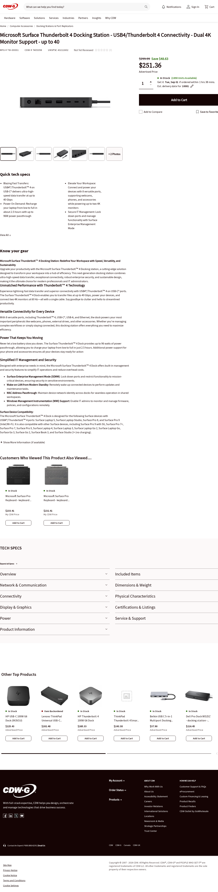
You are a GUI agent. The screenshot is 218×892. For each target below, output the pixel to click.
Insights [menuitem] (96, 18)
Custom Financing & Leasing (194, 796)
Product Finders (188, 806)
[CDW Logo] (9, 7)
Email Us (41, 845)
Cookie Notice (10, 875)
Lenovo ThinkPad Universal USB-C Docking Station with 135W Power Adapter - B (54, 719)
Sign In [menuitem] (195, 7)
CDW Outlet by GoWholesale (194, 811)
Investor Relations (153, 806)
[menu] (171, 7)
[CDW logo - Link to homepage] (9, 7)
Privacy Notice (10, 870)
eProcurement (187, 791)
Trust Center (150, 830)
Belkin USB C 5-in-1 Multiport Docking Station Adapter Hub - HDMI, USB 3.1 (162, 719)
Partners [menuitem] (83, 18)
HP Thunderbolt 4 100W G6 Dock (88, 718)
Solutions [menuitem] (39, 18)
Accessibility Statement (156, 796)
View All (4, 235)
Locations (149, 816)
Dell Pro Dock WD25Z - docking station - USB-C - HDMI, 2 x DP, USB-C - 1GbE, (198, 719)
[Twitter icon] (16, 816)
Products (114, 799)
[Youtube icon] (22, 816)
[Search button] (146, 7)
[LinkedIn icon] (11, 816)
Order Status (116, 790)
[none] (9, 18)
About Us (149, 791)
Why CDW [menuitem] (110, 18)
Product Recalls (188, 801)
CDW (111, 845)
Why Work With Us (153, 786)
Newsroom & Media (154, 821)
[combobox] (82, 7)
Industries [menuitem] (68, 18)
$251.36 (150, 65)
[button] (209, 7)
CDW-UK (136, 845)
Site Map (7, 865)
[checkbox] (140, 111)
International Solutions (156, 811)
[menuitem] (163, 7)
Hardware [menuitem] (9, 18)
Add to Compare (153, 111)
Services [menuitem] (54, 18)
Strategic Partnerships (155, 826)
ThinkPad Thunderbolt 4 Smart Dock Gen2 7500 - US (126, 719)
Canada (127, 845)
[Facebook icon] (5, 816)
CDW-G (118, 845)
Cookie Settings (11, 885)
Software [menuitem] (24, 18)
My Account (116, 780)
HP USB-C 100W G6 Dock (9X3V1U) (16, 718)
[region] (109, 498)
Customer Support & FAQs (193, 786)
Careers (148, 801)
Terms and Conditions (14, 880)
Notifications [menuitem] (174, 7)
